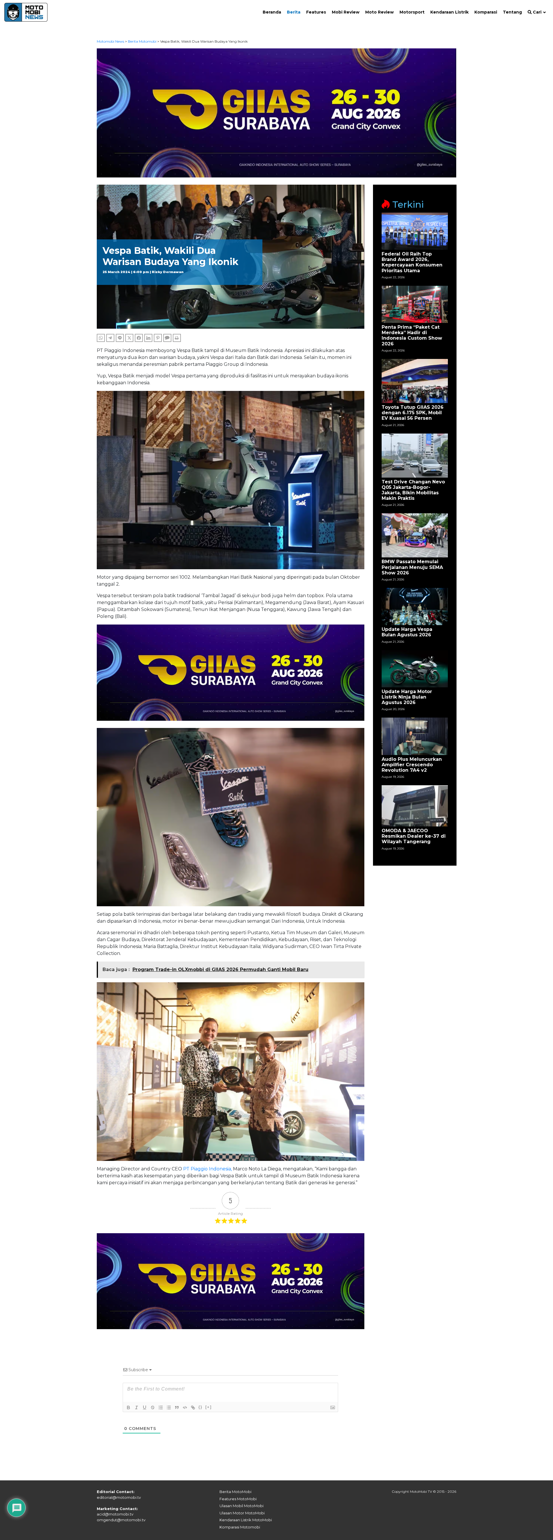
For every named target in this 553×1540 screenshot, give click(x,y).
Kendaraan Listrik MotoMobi (245, 1520)
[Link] (193, 1407)
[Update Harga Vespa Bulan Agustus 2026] (415, 606)
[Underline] (145, 1407)
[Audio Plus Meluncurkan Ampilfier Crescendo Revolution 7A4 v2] (415, 736)
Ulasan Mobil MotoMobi (241, 1505)
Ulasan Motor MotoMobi (242, 1513)
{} (200, 1407)
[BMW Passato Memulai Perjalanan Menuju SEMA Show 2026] (415, 535)
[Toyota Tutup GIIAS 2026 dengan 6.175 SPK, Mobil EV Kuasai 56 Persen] (415, 380)
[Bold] (128, 1407)
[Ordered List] (161, 1407)
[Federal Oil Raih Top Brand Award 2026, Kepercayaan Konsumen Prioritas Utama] (415, 231)
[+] (208, 1407)
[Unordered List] (169, 1407)
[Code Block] (185, 1407)
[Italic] (136, 1407)
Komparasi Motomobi (239, 1527)
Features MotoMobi (238, 1499)
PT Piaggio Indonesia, (207, 1169)
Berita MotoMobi (235, 1491)
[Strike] (153, 1407)
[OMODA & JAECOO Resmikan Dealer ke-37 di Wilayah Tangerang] (415, 805)
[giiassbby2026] (277, 112)
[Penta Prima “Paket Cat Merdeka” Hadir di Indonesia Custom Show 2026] (415, 304)
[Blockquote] (177, 1407)
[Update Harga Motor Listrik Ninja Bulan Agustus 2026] (415, 668)
